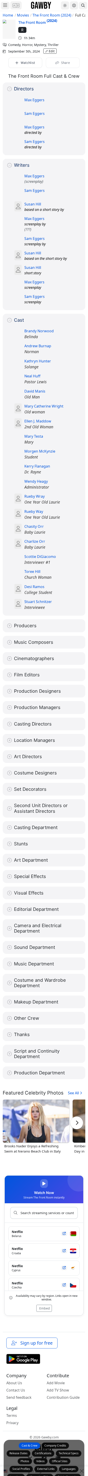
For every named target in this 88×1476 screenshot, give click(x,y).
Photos (25, 1461)
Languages (69, 1469)
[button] (16, 5)
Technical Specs (69, 1453)
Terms (11, 1415)
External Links (46, 1469)
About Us (14, 1382)
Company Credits (55, 1445)
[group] (36, 1127)
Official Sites (59, 1461)
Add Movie (56, 1382)
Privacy (12, 1422)
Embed (44, 1308)
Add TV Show (58, 1390)
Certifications (43, 1453)
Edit (52, 51)
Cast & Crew (29, 1445)
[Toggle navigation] (5, 5)
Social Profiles (21, 1469)
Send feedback (19, 1397)
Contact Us (15, 1390)
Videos (40, 1461)
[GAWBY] (41, 5)
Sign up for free (35, 1343)
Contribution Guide (63, 1397)
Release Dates (18, 1453)
